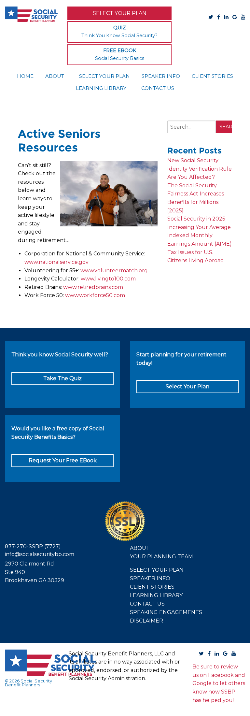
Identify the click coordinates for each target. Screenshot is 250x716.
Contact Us (157, 88)
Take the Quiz (62, 378)
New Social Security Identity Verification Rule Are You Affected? (199, 168)
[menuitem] (25, 76)
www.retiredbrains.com (93, 287)
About (54, 76)
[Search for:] (191, 129)
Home (25, 76)
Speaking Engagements (166, 612)
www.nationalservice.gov (56, 262)
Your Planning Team (161, 556)
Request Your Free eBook (63, 460)
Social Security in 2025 (196, 219)
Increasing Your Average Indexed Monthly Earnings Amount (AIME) (199, 235)
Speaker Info (161, 76)
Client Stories (212, 76)
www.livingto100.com (108, 279)
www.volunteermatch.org (114, 270)
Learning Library (101, 88)
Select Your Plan (119, 13)
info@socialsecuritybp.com (39, 554)
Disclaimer (146, 621)
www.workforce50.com (95, 295)
